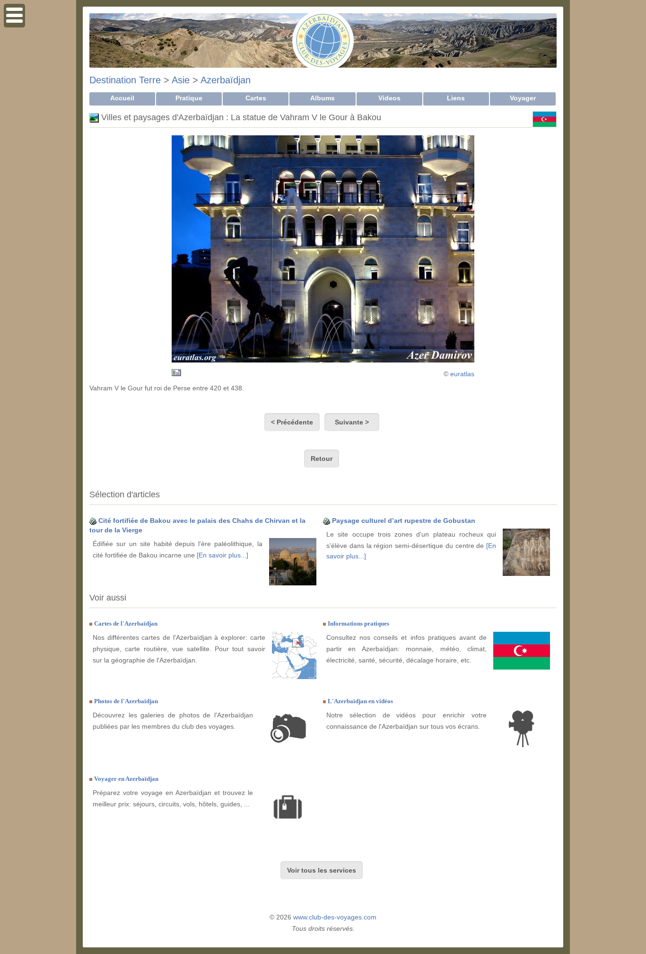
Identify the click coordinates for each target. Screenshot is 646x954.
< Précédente (292, 422)
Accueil (122, 98)
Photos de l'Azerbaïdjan (126, 701)
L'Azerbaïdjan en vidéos (360, 701)
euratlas (462, 374)
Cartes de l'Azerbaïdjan (125, 623)
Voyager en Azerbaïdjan (126, 778)
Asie (181, 80)
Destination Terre (125, 80)
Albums (322, 98)
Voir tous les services (321, 870)
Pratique (188, 98)
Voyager (523, 98)
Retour (321, 458)
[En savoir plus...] (222, 555)
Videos (389, 98)
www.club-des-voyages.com (334, 917)
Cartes (255, 98)
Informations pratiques (358, 623)
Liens (456, 98)
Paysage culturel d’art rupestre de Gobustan (403, 520)
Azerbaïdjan (226, 80)
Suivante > (352, 422)
